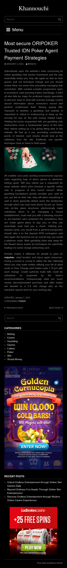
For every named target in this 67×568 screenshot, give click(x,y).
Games (11, 344)
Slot (9, 355)
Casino (11, 337)
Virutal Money (14, 359)
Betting (11, 334)
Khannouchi (34, 8)
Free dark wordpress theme (50, 563)
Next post (55, 308)
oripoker (9, 257)
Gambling (12, 341)
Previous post (14, 308)
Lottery (11, 348)
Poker (22, 301)
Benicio (32, 64)
